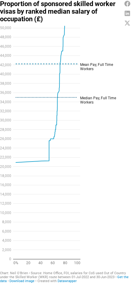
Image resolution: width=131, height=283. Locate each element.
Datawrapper (67, 281)
